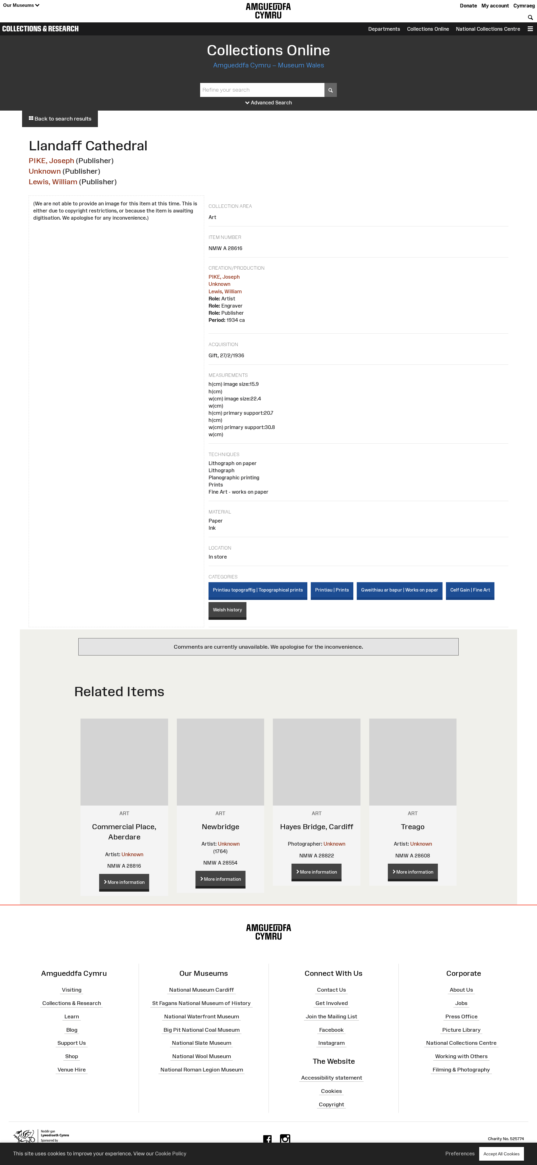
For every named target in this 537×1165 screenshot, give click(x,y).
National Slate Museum (201, 1043)
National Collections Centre (488, 29)
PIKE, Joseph (51, 160)
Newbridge (220, 826)
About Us (461, 990)
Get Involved (331, 1003)
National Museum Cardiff (201, 990)
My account (495, 5)
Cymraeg (524, 5)
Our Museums (19, 5)
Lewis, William (53, 181)
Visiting (71, 990)
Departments (384, 29)
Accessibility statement (331, 1078)
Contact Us (331, 990)
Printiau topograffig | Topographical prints (258, 589)
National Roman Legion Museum (201, 1070)
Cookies (331, 1091)
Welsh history (227, 609)
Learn (71, 1016)
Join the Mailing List (331, 1016)
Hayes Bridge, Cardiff (316, 826)
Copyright (331, 1104)
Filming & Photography (461, 1070)
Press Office (461, 1016)
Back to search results (62, 119)
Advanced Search (271, 102)
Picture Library (461, 1029)
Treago (413, 826)
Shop (71, 1056)
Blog (71, 1029)
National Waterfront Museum (201, 1016)
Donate (468, 5)
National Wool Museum (201, 1056)
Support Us (71, 1043)
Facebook (331, 1029)
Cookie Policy (170, 1153)
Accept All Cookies (502, 1153)
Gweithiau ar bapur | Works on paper (399, 589)
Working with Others (461, 1056)
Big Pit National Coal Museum (201, 1029)
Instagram (331, 1043)
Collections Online (428, 29)
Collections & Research (40, 28)
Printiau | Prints (332, 589)
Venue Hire (71, 1070)
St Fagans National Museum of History (201, 1003)
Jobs (461, 1003)
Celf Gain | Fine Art (470, 589)
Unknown (45, 171)
